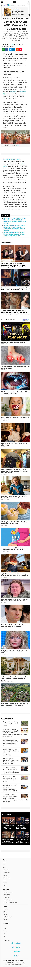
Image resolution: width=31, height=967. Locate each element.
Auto (4, 880)
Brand (4, 911)
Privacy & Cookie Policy (10, 902)
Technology (6, 872)
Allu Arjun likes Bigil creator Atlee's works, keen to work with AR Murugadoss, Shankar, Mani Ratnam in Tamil (14, 221)
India (4, 862)
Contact (5, 919)
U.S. (4, 936)
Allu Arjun (13, 91)
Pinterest (16, 951)
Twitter (17, 947)
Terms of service (8, 900)
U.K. (4, 933)
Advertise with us (8, 892)
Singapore (6, 931)
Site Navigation (7, 916)
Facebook (17, 943)
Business (5, 870)
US (3, 864)
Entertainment (7, 877)
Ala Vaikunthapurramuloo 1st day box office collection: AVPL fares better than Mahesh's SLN (14, 234)
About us (5, 909)
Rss (16, 956)
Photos (5, 883)
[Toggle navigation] (2, 2)
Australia (5, 925)
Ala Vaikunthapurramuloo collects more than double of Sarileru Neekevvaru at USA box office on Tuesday (14, 228)
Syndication (6, 897)
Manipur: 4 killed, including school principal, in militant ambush (10, 723)
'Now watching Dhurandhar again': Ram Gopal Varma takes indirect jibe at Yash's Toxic (15, 288)
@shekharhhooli (18, 44)
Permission (6, 894)
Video (4, 885)
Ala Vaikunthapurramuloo (11, 159)
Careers (5, 914)
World (4, 867)
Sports (5, 875)
